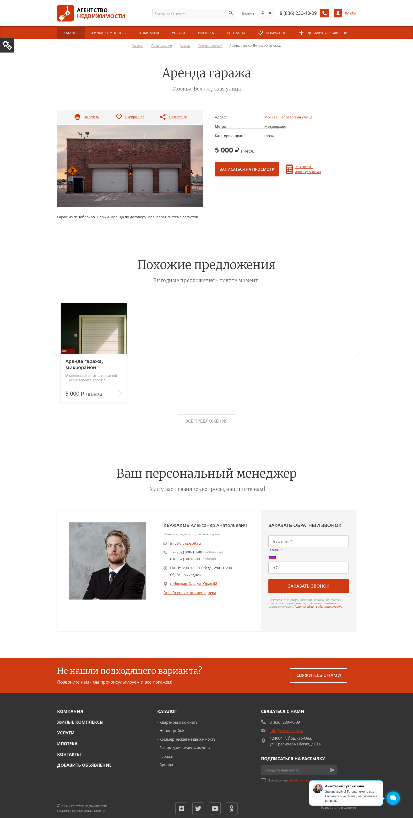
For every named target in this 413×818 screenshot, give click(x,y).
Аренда (166, 764)
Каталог (167, 711)
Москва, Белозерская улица (288, 117)
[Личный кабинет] (338, 13)
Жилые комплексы (80, 722)
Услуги (66, 733)
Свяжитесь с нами (318, 675)
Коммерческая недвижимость (187, 739)
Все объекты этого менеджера (189, 592)
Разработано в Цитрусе (338, 807)
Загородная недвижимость (184, 747)
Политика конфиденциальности (81, 810)
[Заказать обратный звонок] (324, 13)
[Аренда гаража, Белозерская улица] (130, 166)
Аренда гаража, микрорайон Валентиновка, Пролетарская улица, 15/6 (90, 364)
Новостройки (171, 730)
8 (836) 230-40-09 (298, 13)
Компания (70, 711)
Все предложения (206, 421)
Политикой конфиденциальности (317, 606)
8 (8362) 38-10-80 (185, 559)
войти (350, 13)
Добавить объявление (84, 765)
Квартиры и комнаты (178, 722)
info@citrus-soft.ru (185, 543)
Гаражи (166, 756)
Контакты (69, 754)
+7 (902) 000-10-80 (186, 552)
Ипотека (67, 743)
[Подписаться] (332, 770)
